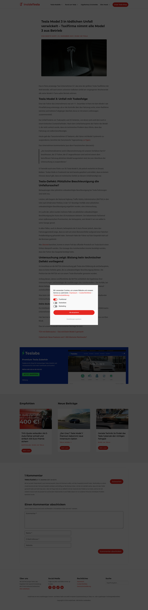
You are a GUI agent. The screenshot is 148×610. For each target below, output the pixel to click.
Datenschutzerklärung (61, 295)
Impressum (73, 293)
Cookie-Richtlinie (85, 293)
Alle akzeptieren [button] (74, 312)
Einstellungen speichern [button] (74, 319)
